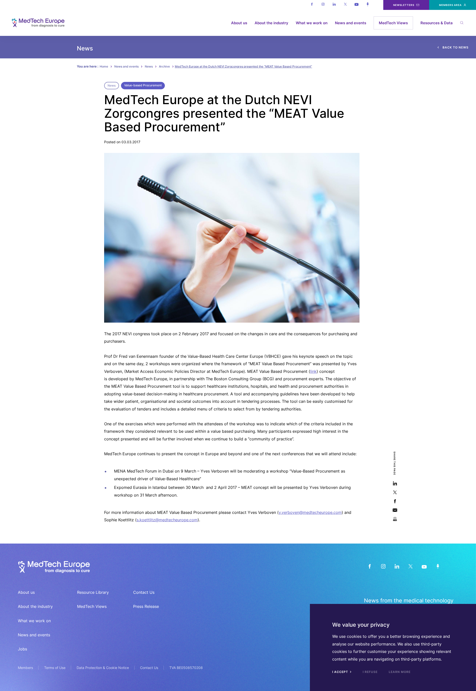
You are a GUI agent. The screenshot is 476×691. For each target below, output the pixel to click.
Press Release (146, 606)
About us (239, 23)
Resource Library (93, 592)
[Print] (394, 519)
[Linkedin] (334, 5)
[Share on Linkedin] (394, 483)
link (313, 371)
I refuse (370, 672)
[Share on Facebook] (394, 501)
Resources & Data (436, 23)
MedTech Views (393, 23)
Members (25, 668)
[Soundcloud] (367, 5)
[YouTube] (424, 566)
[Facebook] (311, 5)
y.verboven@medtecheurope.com (310, 512)
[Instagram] (322, 5)
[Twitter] (345, 5)
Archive (164, 66)
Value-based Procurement (143, 85)
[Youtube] (356, 5)
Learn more (400, 672)
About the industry (271, 23)
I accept (340, 672)
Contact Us (143, 592)
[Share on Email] (394, 510)
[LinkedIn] (396, 566)
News (149, 66)
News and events (350, 23)
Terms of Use (54, 668)
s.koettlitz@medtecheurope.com (167, 519)
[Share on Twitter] (394, 492)
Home (104, 66)
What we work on (311, 23)
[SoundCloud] (437, 566)
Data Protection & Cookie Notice (103, 668)
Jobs (22, 648)
